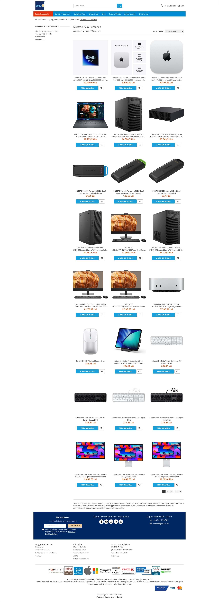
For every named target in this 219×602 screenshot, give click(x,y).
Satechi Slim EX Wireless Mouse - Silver (90, 361)
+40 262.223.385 (161, 520)
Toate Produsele (42, 14)
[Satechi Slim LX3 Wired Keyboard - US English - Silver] (128, 397)
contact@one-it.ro (161, 523)
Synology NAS (80, 14)
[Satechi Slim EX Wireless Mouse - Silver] (90, 341)
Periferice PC (40, 39)
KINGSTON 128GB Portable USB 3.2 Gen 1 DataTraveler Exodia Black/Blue (90, 192)
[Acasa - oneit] (48, 5)
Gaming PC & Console (43, 34)
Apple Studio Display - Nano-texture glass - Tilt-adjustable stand (128, 475)
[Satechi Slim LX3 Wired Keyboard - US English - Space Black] (166, 397)
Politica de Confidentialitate (45, 553)
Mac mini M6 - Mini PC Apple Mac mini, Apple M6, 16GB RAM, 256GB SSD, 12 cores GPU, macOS (128, 79)
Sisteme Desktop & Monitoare (46, 31)
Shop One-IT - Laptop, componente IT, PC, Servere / (57, 19)
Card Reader (40, 37)
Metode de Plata (79, 547)
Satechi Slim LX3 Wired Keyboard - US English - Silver (128, 419)
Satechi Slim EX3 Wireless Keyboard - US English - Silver (166, 362)
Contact (38, 556)
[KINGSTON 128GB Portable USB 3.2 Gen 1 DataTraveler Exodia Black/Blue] (90, 171)
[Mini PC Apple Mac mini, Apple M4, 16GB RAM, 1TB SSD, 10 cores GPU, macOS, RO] (166, 57)
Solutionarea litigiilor (81, 559)
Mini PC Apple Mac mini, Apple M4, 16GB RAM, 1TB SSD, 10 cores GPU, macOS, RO (166, 79)
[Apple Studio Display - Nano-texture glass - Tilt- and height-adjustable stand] (166, 454)
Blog (104, 14)
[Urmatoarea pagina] (180, 491)
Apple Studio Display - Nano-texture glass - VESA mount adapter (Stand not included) (90, 475)
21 (176, 491)
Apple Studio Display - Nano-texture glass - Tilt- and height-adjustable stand (166, 475)
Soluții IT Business (62, 14)
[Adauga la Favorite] (101, 88)
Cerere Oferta (115, 14)
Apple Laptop (130, 14)
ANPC (75, 556)
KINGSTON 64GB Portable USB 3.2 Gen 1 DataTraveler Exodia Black (166, 192)
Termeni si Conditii (42, 550)
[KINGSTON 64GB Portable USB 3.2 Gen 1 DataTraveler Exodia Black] (166, 171)
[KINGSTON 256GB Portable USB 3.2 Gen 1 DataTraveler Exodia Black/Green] (128, 171)
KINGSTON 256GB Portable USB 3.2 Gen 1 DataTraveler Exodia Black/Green (128, 192)
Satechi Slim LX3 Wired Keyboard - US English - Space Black (166, 419)
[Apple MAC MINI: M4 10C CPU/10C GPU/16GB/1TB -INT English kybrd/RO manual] (166, 284)
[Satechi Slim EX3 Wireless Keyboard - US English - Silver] (166, 341)
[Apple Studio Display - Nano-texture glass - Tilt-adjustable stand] (128, 454)
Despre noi (93, 14)
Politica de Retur (79, 550)
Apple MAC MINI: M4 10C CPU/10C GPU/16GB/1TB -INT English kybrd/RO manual (166, 305)
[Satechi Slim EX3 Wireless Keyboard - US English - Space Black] (90, 397)
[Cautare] (119, 6)
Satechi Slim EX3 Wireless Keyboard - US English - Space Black (90, 419)
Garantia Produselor (81, 553)
